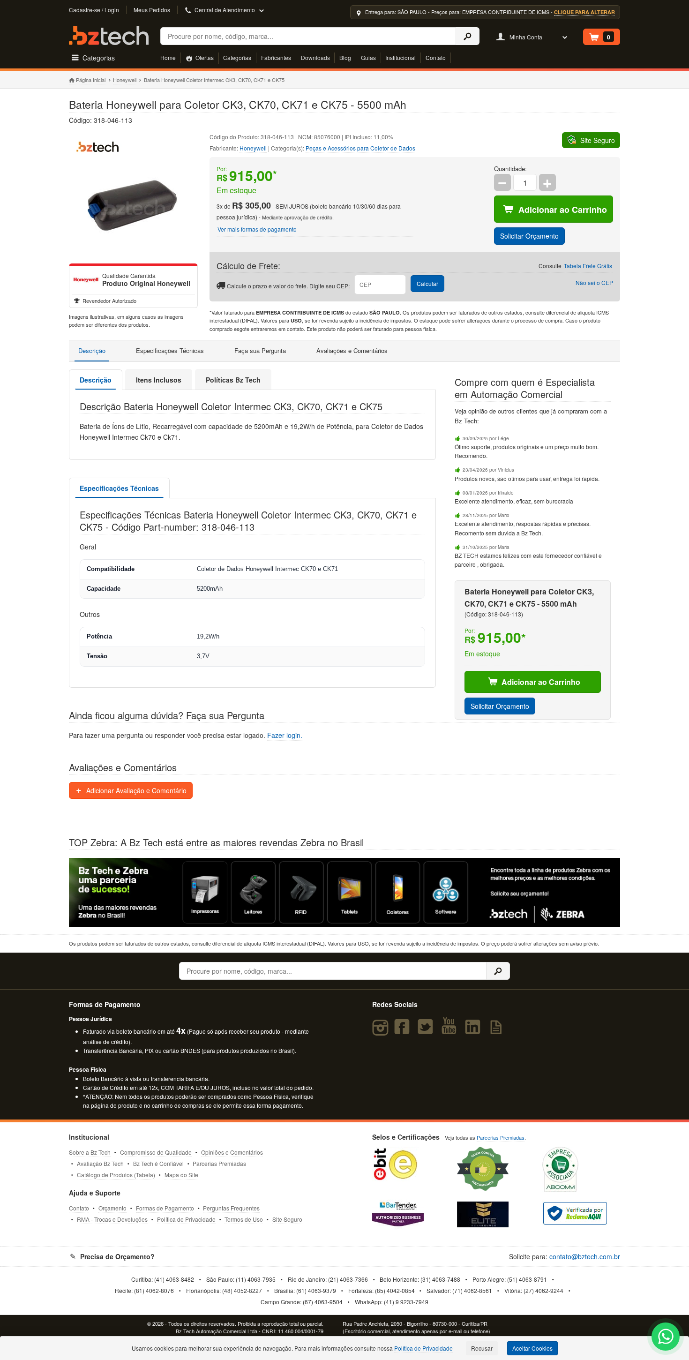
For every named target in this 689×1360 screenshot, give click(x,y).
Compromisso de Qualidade (156, 1152)
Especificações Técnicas (170, 350)
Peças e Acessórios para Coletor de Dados (360, 148)
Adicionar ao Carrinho (562, 209)
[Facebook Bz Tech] (403, 1031)
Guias (368, 57)
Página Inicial (90, 79)
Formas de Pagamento (165, 1208)
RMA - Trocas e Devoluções (112, 1219)
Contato (436, 57)
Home (168, 57)
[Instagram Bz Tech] (381, 1031)
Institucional (400, 57)
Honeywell (124, 79)
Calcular (427, 283)
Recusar (482, 1348)
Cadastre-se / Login (94, 10)
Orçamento (112, 1208)
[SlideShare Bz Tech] (498, 1031)
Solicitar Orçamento (529, 235)
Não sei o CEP (594, 282)
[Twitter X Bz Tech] (427, 1031)
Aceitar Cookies (532, 1348)
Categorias (237, 57)
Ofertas (204, 57)
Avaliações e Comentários (352, 350)
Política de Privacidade (186, 1219)
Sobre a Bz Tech (90, 1152)
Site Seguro (287, 1219)
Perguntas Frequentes (231, 1208)
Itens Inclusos (158, 379)
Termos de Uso (244, 1219)
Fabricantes (276, 57)
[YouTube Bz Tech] (451, 1031)
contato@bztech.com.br (584, 1256)
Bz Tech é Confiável (158, 1163)
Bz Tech (109, 35)
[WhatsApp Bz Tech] (666, 1337)
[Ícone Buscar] (467, 36)
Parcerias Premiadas (219, 1163)
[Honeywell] (86, 280)
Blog (345, 57)
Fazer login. (284, 735)
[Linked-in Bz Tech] (475, 1031)
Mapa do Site (181, 1175)
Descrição (91, 350)
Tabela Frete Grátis (588, 266)
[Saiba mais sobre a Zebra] (344, 892)
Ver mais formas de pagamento (257, 229)
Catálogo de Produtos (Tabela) (116, 1175)
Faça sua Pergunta (260, 350)
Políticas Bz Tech (233, 379)
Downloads (315, 57)
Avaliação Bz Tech (100, 1163)
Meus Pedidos (152, 10)
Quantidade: (510, 168)
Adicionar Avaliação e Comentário (135, 790)
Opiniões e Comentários (232, 1152)
